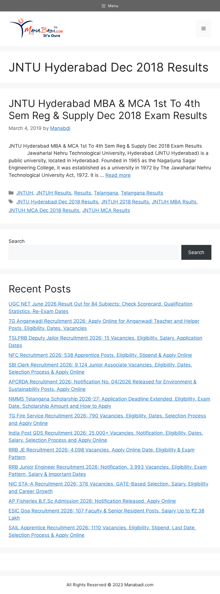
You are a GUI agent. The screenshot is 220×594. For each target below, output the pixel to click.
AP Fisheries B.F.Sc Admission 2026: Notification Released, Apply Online (92, 501)
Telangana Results (142, 193)
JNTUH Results (53, 193)
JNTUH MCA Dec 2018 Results (44, 210)
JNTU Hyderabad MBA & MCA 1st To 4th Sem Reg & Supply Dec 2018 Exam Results (108, 109)
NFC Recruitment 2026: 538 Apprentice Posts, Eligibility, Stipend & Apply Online (100, 355)
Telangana (106, 193)
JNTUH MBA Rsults (174, 202)
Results (82, 193)
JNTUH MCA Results (106, 210)
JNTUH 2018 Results (125, 202)
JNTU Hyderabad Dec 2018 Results (57, 202)
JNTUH (24, 193)
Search (17, 241)
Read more (118, 175)
